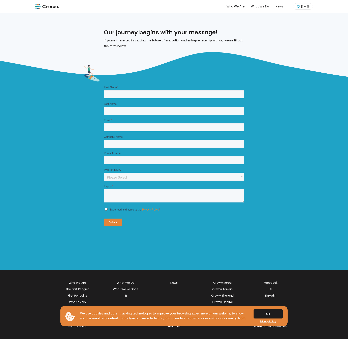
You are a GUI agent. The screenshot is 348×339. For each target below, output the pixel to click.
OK (268, 314)
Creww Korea (222, 283)
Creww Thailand (222, 296)
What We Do (260, 6)
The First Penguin (77, 289)
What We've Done (125, 289)
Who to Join (77, 302)
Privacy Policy (77, 326)
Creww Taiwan (222, 289)
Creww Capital (222, 302)
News (279, 6)
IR (126, 296)
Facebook (271, 283)
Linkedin (270, 296)
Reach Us (174, 326)
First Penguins (77, 296)
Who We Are (235, 6)
